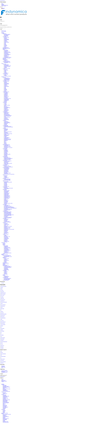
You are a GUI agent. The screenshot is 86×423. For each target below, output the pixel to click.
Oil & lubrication (5, 270)
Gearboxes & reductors (5, 59)
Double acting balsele (6, 83)
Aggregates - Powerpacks (4, 370)
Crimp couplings (4, 204)
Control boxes (5, 69)
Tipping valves (5, 219)
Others (5, 116)
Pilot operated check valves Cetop (7, 115)
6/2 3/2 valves (5, 223)
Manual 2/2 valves (6, 157)
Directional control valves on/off (7, 126)
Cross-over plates (6, 121)
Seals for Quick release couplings (7, 211)
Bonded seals (5, 38)
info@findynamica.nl (2, 376)
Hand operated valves (5, 156)
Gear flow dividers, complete (7, 180)
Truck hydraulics (5, 218)
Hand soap (4, 264)
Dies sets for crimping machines (7, 278)
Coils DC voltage (6, 74)
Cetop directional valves (5, 125)
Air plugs (5, 136)
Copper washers (6, 41)
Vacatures (3, 4)
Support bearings (6, 62)
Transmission (3, 384)
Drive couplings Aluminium (7, 34)
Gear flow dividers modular (7, 179)
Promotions (3, 32)
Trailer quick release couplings (7, 217)
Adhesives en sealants (6, 86)
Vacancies (3, 381)
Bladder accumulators (6, 79)
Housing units (5, 55)
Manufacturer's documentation (5, 5)
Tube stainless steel (6, 191)
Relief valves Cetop (6, 113)
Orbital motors (5, 176)
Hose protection (6, 201)
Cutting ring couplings (6, 241)
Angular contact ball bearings (7, 54)
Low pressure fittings (6, 168)
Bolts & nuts (4, 257)
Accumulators (4, 77)
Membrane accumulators (7, 80)
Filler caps (5, 101)
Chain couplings (6, 35)
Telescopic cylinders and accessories (8, 163)
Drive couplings (4, 33)
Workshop (3, 254)
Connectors (5, 75)
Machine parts (3, 242)
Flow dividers (4, 178)
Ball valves (5, 165)
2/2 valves (5, 102)
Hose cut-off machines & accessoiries (7, 255)
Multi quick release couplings (7, 212)
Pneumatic (4, 275)
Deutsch (3, 8)
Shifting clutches (4, 387)
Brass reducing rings (6, 171)
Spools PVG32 (6, 187)
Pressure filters (5, 153)
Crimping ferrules (6, 205)
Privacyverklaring (3, 380)
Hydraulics (3, 76)
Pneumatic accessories (6, 276)
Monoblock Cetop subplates (7, 122)
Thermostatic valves (6, 100)
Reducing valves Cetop (6, 114)
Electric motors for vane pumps (7, 65)
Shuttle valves (5, 233)
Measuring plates (6, 123)
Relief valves (5, 106)
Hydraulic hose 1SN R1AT (7, 196)
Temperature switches (6, 99)
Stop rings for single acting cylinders (8, 133)
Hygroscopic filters (6, 151)
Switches (5, 71)
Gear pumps (5, 185)
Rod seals (5, 44)
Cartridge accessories (6, 109)
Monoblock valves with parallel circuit (8, 158)
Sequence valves (6, 118)
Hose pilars (5, 210)
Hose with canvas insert (6, 190)
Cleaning (4, 274)
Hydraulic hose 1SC (6, 193)
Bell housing (5, 96)
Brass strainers (5, 172)
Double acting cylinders (6, 161)
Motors (3, 174)
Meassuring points (6, 268)
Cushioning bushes (6, 137)
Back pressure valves (6, 110)
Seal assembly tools (5, 262)
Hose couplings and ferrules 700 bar (8, 209)
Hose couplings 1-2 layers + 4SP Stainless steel (9, 207)
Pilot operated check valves (7, 107)
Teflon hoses (5, 202)
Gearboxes (5, 60)
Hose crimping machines (5, 277)
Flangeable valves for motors (7, 227)
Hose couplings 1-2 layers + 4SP (7, 206)
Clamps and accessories (6, 198)
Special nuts (5, 261)
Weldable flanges (6, 129)
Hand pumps (5, 182)
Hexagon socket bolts (6, 258)
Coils (4, 127)
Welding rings (5, 130)
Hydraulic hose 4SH (6, 194)
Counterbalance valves (6, 224)
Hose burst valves (6, 230)
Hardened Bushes (6, 138)
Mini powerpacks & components (6, 144)
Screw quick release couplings (7, 213)
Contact (2, 379)
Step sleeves (5, 89)
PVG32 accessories (6, 188)
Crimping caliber (6, 208)
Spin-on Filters (5, 155)
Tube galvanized (6, 192)
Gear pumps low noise (6, 186)
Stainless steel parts (6, 135)
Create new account (4, 30)
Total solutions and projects (4, 372)
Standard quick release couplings (7, 215)
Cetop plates (4, 120)
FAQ (2, 367)
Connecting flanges (6, 234)
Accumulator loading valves (7, 78)
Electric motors (5, 95)
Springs (4, 253)
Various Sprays (5, 271)
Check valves (5, 108)
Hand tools (4, 417)
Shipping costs (3, 366)
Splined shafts (4, 58)
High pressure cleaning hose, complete (8, 203)
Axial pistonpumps (6, 181)
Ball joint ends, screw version (7, 52)
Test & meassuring (6, 97)
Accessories (5, 149)
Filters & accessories (5, 148)
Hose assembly (3, 371)
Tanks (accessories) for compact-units (8, 147)
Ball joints (4, 244)
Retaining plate (5, 51)
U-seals (5, 46)
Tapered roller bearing (6, 250)
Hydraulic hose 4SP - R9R (7, 195)
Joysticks (5, 70)
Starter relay (5, 67)
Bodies (5, 105)
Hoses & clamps (6, 173)
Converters (5, 72)
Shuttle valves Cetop (6, 119)
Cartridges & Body (5, 396)
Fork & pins (4, 410)
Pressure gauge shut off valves (7, 166)
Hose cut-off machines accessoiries (8, 256)
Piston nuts (5, 143)
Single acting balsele (6, 39)
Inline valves (4, 222)
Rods (4, 141)
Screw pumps (5, 184)
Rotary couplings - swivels (7, 236)
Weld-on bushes (6, 128)
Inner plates (5, 124)
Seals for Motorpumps (6, 37)
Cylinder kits (5, 164)
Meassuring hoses (6, 199)
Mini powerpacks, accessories (7, 146)
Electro (2, 63)
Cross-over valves (6, 225)
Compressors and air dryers (6, 416)
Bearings (4, 49)
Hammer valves (6, 228)
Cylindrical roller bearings (7, 247)
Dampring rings (6, 94)
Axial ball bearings (6, 50)
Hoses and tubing (5, 189)
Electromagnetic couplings (6, 47)
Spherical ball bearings (6, 251)
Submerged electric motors (7, 66)
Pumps (3, 404)
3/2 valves (5, 103)
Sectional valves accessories (7, 159)
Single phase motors (6, 64)
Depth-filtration (6, 150)
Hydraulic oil (5, 272)
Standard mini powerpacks (7, 145)
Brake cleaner (5, 273)
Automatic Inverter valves (7, 117)
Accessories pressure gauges (7, 266)
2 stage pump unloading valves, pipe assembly (9, 229)
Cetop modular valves (5, 397)
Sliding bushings (6, 140)
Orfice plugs (5, 240)
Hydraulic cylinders (5, 160)
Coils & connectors (5, 73)
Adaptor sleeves (6, 56)
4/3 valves (5, 104)
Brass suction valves (6, 170)
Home (2, 3)
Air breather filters (6, 93)
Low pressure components (6, 167)
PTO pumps (5, 183)
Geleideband (5, 40)
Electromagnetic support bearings (6, 48)
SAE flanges (5, 239)
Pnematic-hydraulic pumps (6, 418)
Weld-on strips (5, 132)
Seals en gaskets (4, 36)
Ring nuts (5, 260)
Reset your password (4, 31)
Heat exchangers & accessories (7, 98)
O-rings (5, 42)
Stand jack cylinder (6, 162)
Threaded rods (5, 259)
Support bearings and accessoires (7, 57)
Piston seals (5, 91)
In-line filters (5, 152)
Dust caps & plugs (6, 237)
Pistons (5, 142)
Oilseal (5, 43)
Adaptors (5, 235)
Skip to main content (2, 0)
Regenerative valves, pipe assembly (8, 226)
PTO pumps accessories (6, 221)
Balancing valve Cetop (6, 112)
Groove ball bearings (6, 53)
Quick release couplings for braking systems (9, 214)
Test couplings (5, 216)
